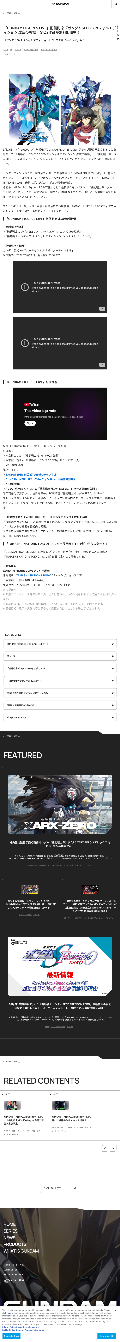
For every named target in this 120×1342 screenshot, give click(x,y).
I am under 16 (106, 1336)
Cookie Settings (11, 1336)
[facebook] (117, 39)
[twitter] (117, 35)
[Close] (115, 1310)
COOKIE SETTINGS (17, 1281)
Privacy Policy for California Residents (20, 1327)
